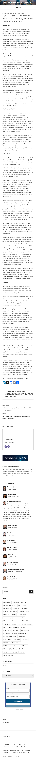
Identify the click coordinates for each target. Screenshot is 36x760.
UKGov (22, 652)
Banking (23, 602)
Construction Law (11, 393)
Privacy (21, 708)
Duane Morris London (17, 2)
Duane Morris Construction (15, 394)
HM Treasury (25, 630)
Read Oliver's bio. (12, 542)
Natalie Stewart (22, 646)
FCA (4, 627)
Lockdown (6, 642)
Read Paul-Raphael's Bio (15, 571)
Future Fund (7, 630)
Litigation (25, 639)
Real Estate (13, 649)
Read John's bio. (11, 489)
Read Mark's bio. (12, 527)
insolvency (6, 633)
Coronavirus (24, 608)
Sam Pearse (22, 649)
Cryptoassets (22, 614)
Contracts (16, 608)
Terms (17, 708)
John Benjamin (22, 636)
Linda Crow (16, 639)
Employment (16, 624)
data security (7, 618)
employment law (27, 624)
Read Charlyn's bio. (13, 496)
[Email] (6, 446)
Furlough (23, 627)
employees (6, 624)
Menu (19, 7)
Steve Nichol (19, 13)
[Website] (8, 446)
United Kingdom (8, 655)
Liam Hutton (7, 639)
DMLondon (6, 621)
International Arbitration (19, 633)
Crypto (13, 614)
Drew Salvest (16, 621)
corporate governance (10, 611)
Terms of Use (6, 736)
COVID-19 (6, 614)
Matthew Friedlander (9, 646)
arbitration (16, 602)
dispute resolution (25, 393)
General (5, 665)
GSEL (26, 394)
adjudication (9, 391)
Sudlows (13, 396)
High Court (16, 630)
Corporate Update (24, 611)
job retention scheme (9, 636)
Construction (20, 391)
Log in (4, 719)
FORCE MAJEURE (13, 627)
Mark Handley (16, 642)
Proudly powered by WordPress (11, 756)
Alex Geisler (7, 602)
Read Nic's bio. (11, 535)
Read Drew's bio (11, 564)
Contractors (7, 608)
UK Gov (15, 652)
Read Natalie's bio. (12, 579)
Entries (6, 722)
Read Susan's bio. (12, 549)
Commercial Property (9, 605)
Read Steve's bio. (9, 442)
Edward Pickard (26, 621)
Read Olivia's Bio (12, 557)
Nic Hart (5, 649)
